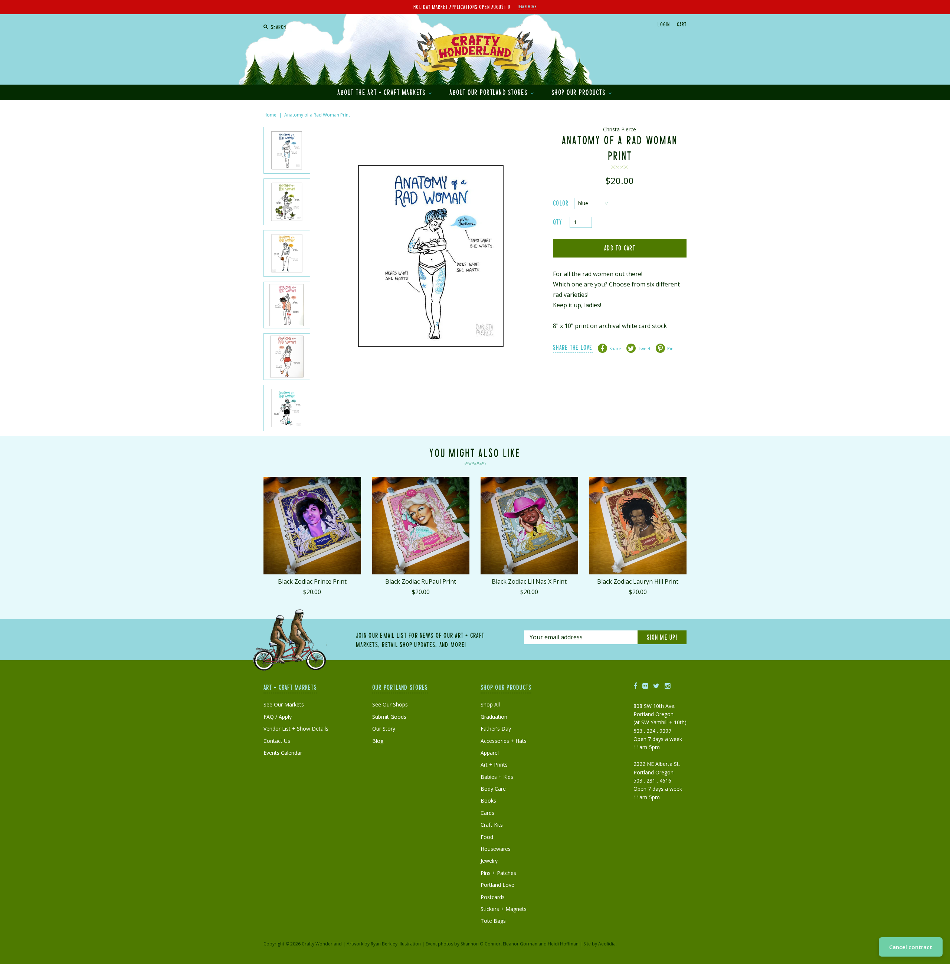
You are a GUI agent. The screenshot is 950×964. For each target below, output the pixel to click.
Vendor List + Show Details (295, 728)
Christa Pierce (619, 129)
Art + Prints (494, 764)
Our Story (383, 728)
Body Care (493, 788)
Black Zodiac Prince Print (312, 581)
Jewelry (489, 860)
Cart (682, 24)
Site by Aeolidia (599, 944)
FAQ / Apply (277, 716)
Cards (487, 812)
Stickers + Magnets (504, 908)
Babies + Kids (497, 776)
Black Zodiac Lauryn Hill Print (637, 581)
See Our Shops (390, 704)
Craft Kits (492, 824)
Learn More (527, 6)
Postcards (493, 897)
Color (561, 203)
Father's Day (496, 728)
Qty (557, 222)
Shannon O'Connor (481, 944)
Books (488, 800)
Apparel (490, 752)
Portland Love (497, 884)
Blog (377, 740)
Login (663, 24)
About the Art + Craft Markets (382, 92)
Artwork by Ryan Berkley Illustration (384, 944)
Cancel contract (910, 947)
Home (269, 115)
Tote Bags (493, 920)
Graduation (494, 716)
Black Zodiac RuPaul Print (420, 581)
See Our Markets (283, 704)
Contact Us (276, 740)
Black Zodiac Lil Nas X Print (529, 581)
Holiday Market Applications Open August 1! (461, 6)
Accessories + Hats (504, 740)
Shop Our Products (579, 92)
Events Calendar (282, 752)
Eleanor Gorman (520, 944)
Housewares (496, 848)
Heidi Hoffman (563, 944)
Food (487, 836)
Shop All (490, 704)
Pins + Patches (498, 872)
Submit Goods (389, 716)
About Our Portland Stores (489, 92)
